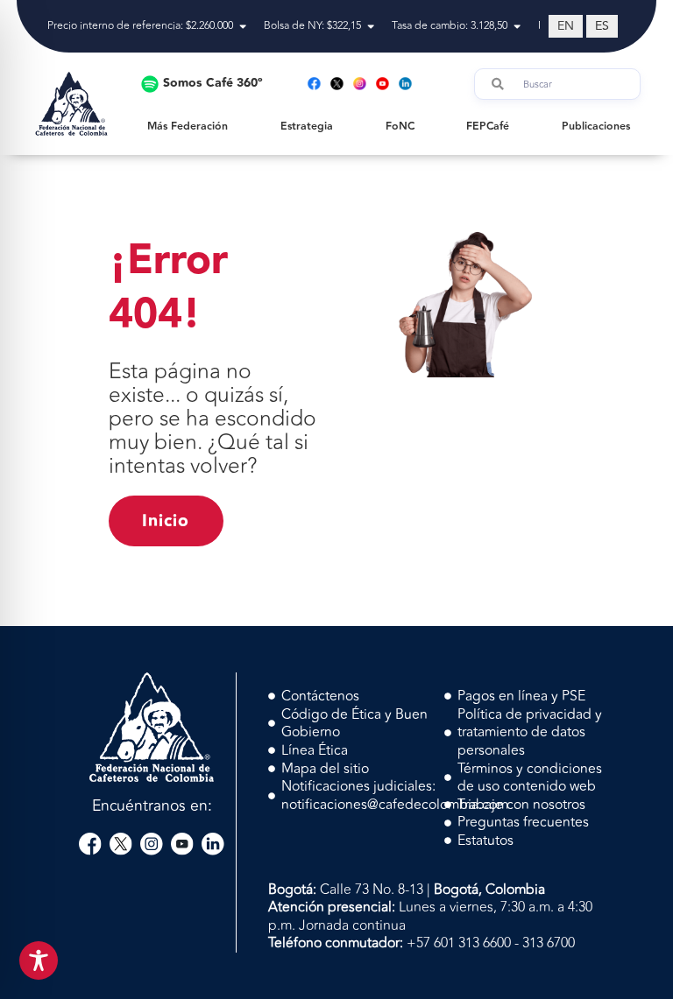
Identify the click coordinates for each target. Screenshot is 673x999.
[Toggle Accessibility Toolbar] (39, 960)
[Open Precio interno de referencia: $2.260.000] (242, 26)
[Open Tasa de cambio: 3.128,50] (517, 26)
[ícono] (90, 844)
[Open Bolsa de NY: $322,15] (370, 26)
